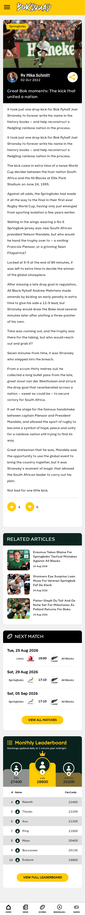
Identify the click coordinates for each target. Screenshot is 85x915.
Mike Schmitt (38, 75)
